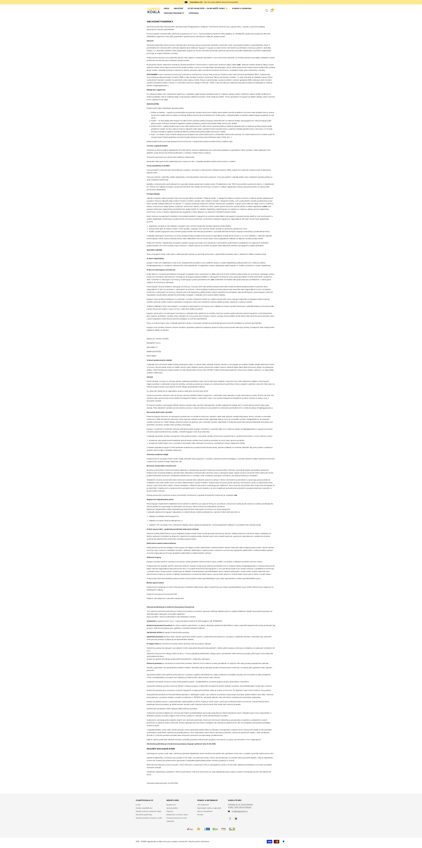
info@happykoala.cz (265, 408)
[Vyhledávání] (266, 10)
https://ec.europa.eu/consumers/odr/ (162, 594)
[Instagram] (236, 819)
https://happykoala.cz (192, 27)
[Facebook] (230, 819)
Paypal (176, 121)
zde (230, 141)
